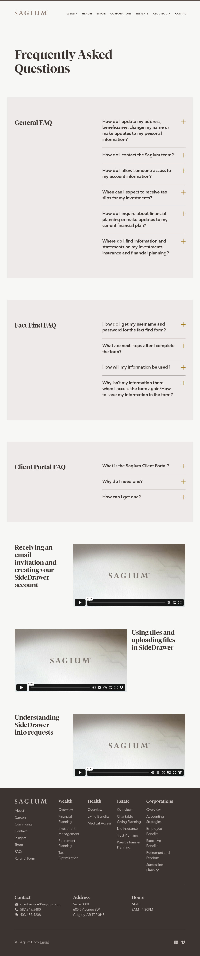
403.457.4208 (30, 915)
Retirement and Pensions (158, 855)
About (19, 811)
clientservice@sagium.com (40, 904)
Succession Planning (154, 867)
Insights (20, 838)
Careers (21, 817)
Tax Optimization (68, 855)
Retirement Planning (66, 843)
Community (24, 824)
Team (19, 845)
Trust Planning (127, 835)
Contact (21, 831)
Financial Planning (65, 819)
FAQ (18, 852)
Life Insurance (127, 829)
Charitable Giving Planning (129, 819)
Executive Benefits (153, 843)
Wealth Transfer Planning (128, 845)
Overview (65, 810)
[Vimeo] (183, 942)
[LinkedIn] (176, 942)
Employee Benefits (154, 831)
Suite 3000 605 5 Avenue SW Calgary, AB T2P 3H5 (88, 910)
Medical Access (100, 823)
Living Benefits (98, 816)
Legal (44, 942)
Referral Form (25, 858)
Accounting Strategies (155, 819)
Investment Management (68, 831)
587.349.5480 (30, 909)
